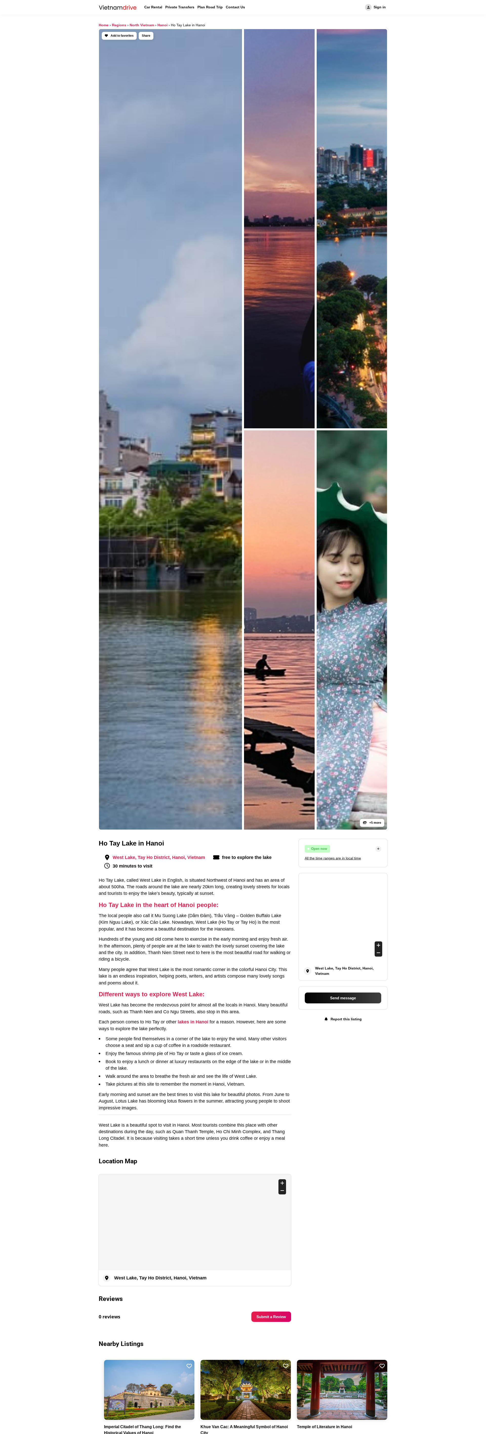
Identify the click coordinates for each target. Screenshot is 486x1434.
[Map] (195, 1222)
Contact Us (235, 7)
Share (146, 35)
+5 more (375, 823)
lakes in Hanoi (193, 1021)
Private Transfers (179, 7)
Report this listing (346, 1019)
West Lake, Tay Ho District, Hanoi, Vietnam (159, 857)
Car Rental (153, 7)
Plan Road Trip (210, 7)
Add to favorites (122, 35)
